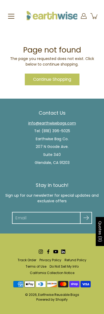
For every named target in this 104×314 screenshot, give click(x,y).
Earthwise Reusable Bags (58, 294)
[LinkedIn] (63, 251)
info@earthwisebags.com (52, 123)
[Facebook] (48, 251)
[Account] (83, 16)
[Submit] (86, 218)
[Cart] (94, 16)
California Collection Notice (52, 273)
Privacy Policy (50, 260)
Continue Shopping (52, 79)
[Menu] (11, 16)
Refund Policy (75, 260)
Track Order (27, 260)
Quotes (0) (100, 231)
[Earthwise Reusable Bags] (52, 16)
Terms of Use (36, 266)
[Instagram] (40, 251)
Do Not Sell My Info (64, 266)
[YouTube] (55, 251)
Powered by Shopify (52, 299)
